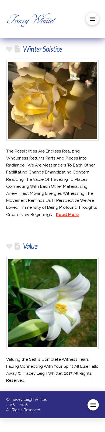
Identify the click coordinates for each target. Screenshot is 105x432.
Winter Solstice (42, 49)
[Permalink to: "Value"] (52, 303)
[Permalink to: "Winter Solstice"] (52, 100)
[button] (92, 18)
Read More (67, 214)
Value (30, 246)
